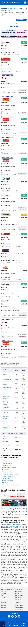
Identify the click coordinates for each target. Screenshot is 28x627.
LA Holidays (6, 393)
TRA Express (6, 422)
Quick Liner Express (6, 408)
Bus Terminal (18, 593)
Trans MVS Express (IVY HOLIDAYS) (6, 427)
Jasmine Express (5, 383)
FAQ (2, 595)
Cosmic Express (7, 379)
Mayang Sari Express (6, 397)
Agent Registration (20, 607)
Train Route (18, 599)
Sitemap (3, 597)
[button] (8, 33)
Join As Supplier (19, 609)
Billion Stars (6, 374)
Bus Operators (18, 591)
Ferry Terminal (19, 595)
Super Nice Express (6, 417)
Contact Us (4, 593)
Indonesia (3, 607)
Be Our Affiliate (19, 605)
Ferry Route (18, 597)
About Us (3, 591)
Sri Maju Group (7, 413)
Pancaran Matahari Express (5, 403)
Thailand (3, 605)
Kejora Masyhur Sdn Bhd (7, 388)
